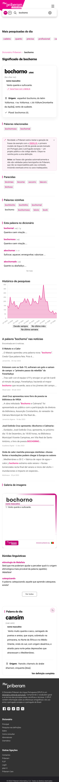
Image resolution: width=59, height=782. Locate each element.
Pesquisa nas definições (11, 728)
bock (45, 210)
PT (6, 13)
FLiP (4, 762)
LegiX (4, 765)
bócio (36, 210)
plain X (4, 768)
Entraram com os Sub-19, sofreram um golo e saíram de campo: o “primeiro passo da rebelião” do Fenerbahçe (28, 370)
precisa (30, 39)
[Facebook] (4, 710)
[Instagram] (9, 710)
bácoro (43, 182)
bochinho (23, 205)
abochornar (9, 250)
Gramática (6, 741)
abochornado (10, 261)
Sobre (4, 731)
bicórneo (9, 182)
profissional (44, 39)
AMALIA (33, 143)
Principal (5, 724)
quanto (18, 39)
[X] (23, 710)
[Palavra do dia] (52, 610)
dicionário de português (14, 695)
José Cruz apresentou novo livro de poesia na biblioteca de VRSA (24, 398)
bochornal (25, 128)
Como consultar (8, 734)
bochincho (10, 205)
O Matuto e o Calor (11, 348)
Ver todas (29, 594)
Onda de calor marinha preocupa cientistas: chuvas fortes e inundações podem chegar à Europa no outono (29, 454)
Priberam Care (7, 772)
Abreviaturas (7, 737)
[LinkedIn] (18, 710)
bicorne (21, 182)
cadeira (7, 39)
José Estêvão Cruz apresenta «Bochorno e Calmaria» (28, 425)
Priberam (5, 758)
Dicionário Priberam (11, 52)
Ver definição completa (43, 673)
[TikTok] (13, 710)
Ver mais (29, 271)
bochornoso (11, 128)
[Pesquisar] (15, 13)
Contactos (6, 755)
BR (10, 13)
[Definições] (50, 13)
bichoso (9, 187)
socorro (32, 182)
